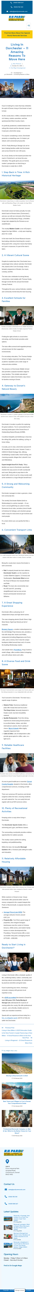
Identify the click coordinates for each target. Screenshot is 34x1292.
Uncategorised (21, 68)
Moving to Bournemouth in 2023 (17, 1076)
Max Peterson (17, 63)
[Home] (11, 72)
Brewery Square (7, 629)
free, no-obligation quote (9, 1018)
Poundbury (17, 650)
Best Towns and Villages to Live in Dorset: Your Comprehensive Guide (17, 1102)
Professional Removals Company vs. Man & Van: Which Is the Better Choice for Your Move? (17, 1131)
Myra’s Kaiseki (13, 728)
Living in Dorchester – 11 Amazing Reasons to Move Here (17, 74)
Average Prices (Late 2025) (13, 912)
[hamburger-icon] (29, 26)
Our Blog (13, 68)
